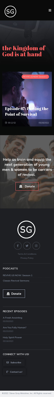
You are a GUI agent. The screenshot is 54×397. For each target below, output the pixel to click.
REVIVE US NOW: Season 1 (17, 275)
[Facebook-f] (18, 245)
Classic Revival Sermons (16, 280)
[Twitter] (27, 245)
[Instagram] (36, 245)
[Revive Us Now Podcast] (10, 10)
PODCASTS (10, 268)
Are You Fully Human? (14, 327)
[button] (27, 186)
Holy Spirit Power (12, 337)
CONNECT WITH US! (16, 354)
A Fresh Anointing (12, 317)
